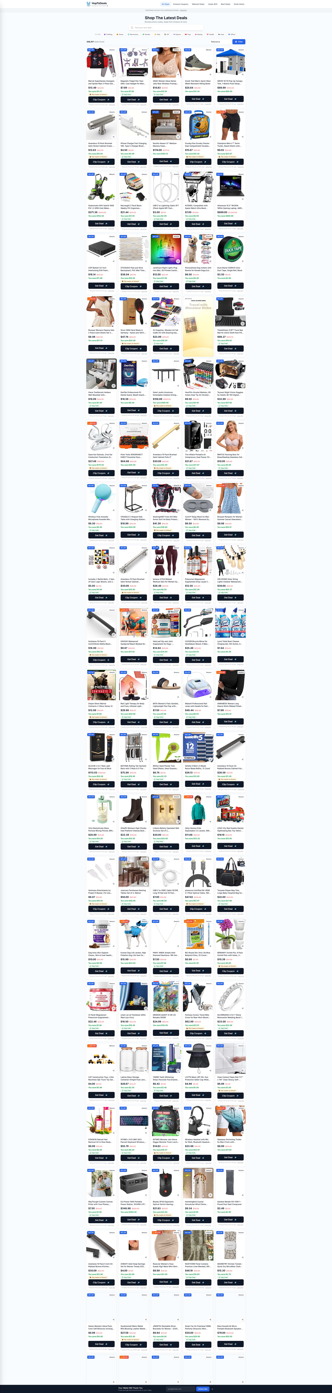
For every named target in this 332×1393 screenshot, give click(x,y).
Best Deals (225, 4)
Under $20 (212, 4)
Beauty (200, 34)
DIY (168, 34)
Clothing (109, 34)
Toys (189, 34)
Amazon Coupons (180, 4)
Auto (222, 34)
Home (121, 34)
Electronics (134, 34)
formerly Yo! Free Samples (99, 5)
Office (233, 34)
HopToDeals (99, 3)
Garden (147, 34)
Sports (178, 34)
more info (183, 10)
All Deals (166, 4)
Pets (158, 34)
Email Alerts (239, 4)
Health (211, 34)
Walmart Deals (198, 4)
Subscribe (202, 1389)
